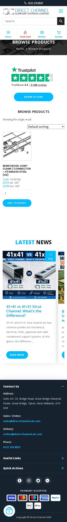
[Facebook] (19, 480)
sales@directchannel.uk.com (21, 421)
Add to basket (17, 202)
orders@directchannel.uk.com (22, 434)
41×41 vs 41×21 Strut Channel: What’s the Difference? (23, 311)
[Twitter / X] (38, 480)
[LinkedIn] (47, 480)
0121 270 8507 (35, 2)
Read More (17, 354)
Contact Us (11, 386)
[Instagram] (29, 480)
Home (20, 48)
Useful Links (12, 458)
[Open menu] (60, 12)
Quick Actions (13, 468)
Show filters (33, 96)
